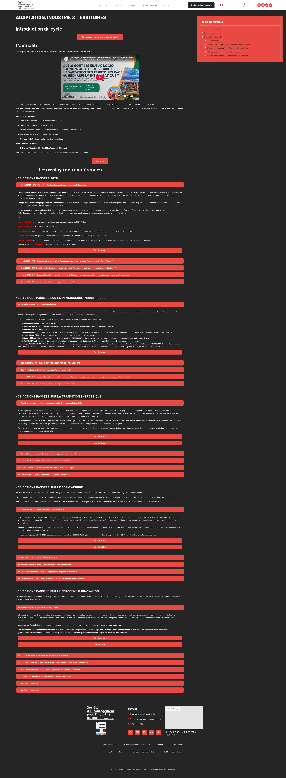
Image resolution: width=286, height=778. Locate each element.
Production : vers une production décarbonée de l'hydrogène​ (46, 676)
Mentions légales (115, 752)
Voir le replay (100, 250)
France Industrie (89, 335)
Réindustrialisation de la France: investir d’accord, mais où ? (45, 370)
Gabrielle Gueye (24, 231)
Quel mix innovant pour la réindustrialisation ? (39, 558)
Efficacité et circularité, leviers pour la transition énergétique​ (46, 461)
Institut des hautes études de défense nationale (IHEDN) (90, 327)
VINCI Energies (78, 632)
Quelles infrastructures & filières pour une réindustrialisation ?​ (46, 564)
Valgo (156, 535)
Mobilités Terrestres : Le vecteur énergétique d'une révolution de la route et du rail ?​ (55, 662)
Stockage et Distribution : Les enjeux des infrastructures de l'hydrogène (50, 669)
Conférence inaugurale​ (30, 683)
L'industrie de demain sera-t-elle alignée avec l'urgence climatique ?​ (49, 571)
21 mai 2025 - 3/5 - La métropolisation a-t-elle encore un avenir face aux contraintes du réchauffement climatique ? (68, 268)
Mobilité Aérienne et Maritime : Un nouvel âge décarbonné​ (44, 655)
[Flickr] (158, 732)
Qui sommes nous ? (111, 744)
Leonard (103, 625)
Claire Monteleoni (25, 240)
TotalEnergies (107, 535)
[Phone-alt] (270, 5)
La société (103, 5)
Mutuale (58, 332)
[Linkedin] (263, 5)
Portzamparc (71, 341)
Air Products (106, 629)
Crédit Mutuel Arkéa (87, 338)
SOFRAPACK (52, 324)
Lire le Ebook (100, 443)
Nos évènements (162, 744)
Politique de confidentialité (143, 752)
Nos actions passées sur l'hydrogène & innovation (227, 56)
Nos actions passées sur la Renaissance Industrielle (228, 44)
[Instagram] (259, 5)
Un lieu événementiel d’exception (136, 744)
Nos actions (118, 5)
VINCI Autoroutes (116, 625)
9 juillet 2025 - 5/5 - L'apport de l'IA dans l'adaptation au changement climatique (53, 185)
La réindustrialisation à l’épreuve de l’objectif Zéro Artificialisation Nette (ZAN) (53, 578)
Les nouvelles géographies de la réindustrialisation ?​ (42, 510)
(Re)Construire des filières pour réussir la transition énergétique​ (47, 468)
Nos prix (131, 5)
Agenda (166, 5)
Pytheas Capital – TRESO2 (67, 338)
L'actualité (208, 33)
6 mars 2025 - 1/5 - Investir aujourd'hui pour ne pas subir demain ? (47, 282)
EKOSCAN (43, 329)
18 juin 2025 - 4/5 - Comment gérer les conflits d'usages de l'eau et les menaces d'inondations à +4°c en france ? (67, 261)
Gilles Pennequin (37, 245)
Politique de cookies (172, 752)
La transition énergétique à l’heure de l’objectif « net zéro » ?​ (45, 474)
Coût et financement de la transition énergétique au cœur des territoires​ (50, 454)
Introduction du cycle (212, 29)
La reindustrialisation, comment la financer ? (39, 304)
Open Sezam (49, 327)
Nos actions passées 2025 (217, 40)
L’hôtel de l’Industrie (149, 5)
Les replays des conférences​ (216, 37)
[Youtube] (266, 5)
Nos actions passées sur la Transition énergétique (227, 48)
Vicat (26, 632)
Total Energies (121, 632)
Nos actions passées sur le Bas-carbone (223, 52)
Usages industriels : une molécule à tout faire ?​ (40, 607)
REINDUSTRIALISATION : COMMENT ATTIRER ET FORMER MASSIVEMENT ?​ (50, 363)
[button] (244, 5)
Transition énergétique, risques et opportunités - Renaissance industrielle (51, 403)
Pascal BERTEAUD (25, 226)
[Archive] (137, 732)
